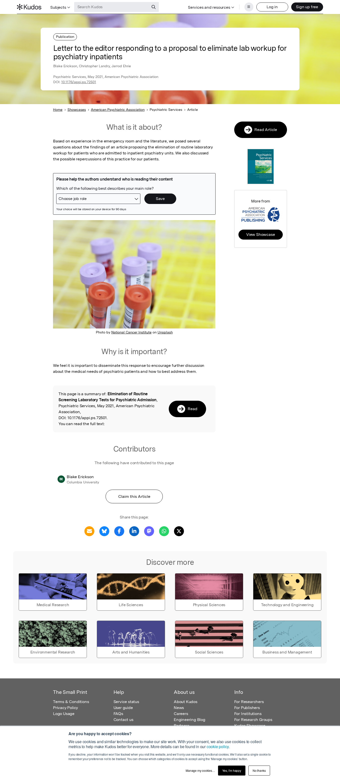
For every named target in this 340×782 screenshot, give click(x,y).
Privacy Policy (65, 707)
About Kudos (185, 701)
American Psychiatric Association (118, 110)
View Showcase (260, 234)
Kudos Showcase (249, 725)
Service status (126, 701)
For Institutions (248, 713)
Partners (181, 725)
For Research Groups (253, 719)
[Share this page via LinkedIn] (134, 530)
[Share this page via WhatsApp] (164, 530)
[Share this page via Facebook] (119, 530)
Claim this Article (134, 496)
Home (57, 110)
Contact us (123, 719)
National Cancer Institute (131, 332)
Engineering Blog (189, 719)
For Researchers (249, 701)
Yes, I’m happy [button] (231, 770)
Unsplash (165, 332)
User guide (123, 707)
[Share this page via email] (89, 530)
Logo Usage (63, 713)
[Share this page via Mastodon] (149, 530)
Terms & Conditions (71, 701)
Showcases (76, 110)
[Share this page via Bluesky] (104, 530)
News (179, 707)
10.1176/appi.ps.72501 (78, 82)
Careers (181, 713)
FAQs (118, 713)
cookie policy (218, 746)
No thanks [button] (259, 770)
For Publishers (247, 707)
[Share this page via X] (179, 530)
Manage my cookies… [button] (200, 770)
